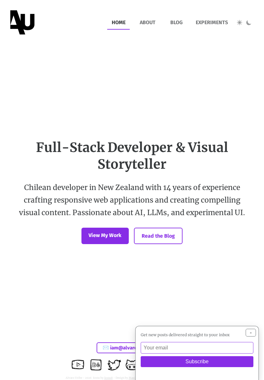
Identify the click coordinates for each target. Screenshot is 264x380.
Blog (176, 22)
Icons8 (108, 377)
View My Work (105, 235)
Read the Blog (158, 236)
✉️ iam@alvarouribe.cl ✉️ (132, 348)
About (148, 22)
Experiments (212, 22)
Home (119, 22)
